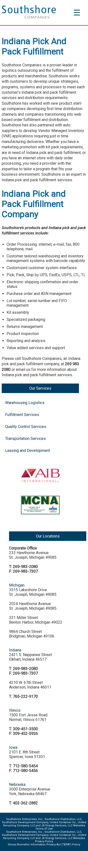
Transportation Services (25, 438)
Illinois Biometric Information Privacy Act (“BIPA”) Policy (44, 844)
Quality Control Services (25, 426)
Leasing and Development (27, 450)
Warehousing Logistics (24, 402)
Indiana (15, 650)
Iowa (13, 747)
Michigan (16, 585)
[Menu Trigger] (77, 12)
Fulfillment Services (22, 414)
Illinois (15, 710)
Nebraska (17, 784)
